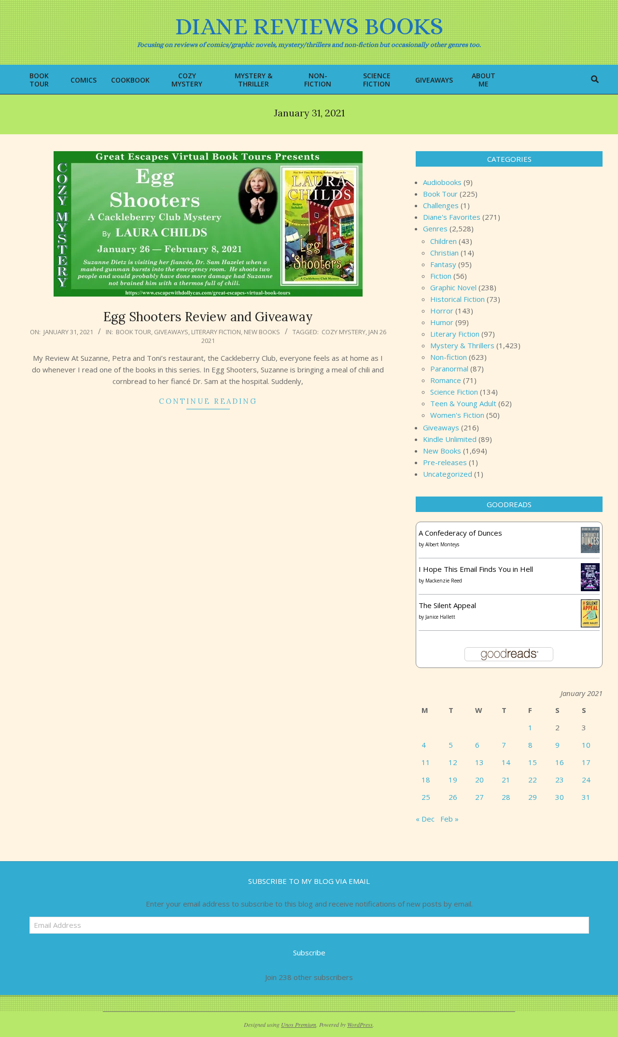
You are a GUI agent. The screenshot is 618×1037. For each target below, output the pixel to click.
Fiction (440, 276)
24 (586, 779)
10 (586, 745)
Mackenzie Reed (443, 580)
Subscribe (309, 952)
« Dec (425, 819)
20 (479, 779)
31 (586, 797)
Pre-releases (445, 462)
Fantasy (443, 264)
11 (425, 762)
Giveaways (171, 331)
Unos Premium (298, 1024)
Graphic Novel (453, 287)
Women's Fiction (457, 415)
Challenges (441, 205)
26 (453, 797)
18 (425, 779)
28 (506, 797)
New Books (262, 331)
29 (532, 797)
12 (453, 762)
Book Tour (133, 331)
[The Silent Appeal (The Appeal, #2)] (590, 605)
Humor (441, 322)
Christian (444, 252)
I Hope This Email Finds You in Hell (476, 569)
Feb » (449, 819)
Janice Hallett (440, 616)
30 (559, 797)
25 (425, 797)
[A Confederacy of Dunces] (590, 533)
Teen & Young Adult (463, 403)
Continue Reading (208, 401)
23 (559, 779)
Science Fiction (454, 392)
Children (443, 241)
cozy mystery (343, 331)
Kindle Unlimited (450, 439)
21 (506, 779)
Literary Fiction (216, 331)
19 (453, 779)
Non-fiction (448, 357)
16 (559, 762)
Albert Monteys (442, 544)
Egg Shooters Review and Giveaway (208, 317)
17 (586, 762)
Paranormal (449, 368)
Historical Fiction (457, 299)
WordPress (360, 1024)
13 (479, 762)
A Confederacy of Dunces (460, 533)
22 (532, 779)
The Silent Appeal (447, 605)
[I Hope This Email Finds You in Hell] (590, 569)
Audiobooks (442, 182)
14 (506, 762)
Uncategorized (447, 474)
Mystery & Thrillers (462, 345)
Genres (435, 228)
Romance (445, 380)
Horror (441, 310)
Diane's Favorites (451, 217)
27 (479, 797)
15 (532, 762)
